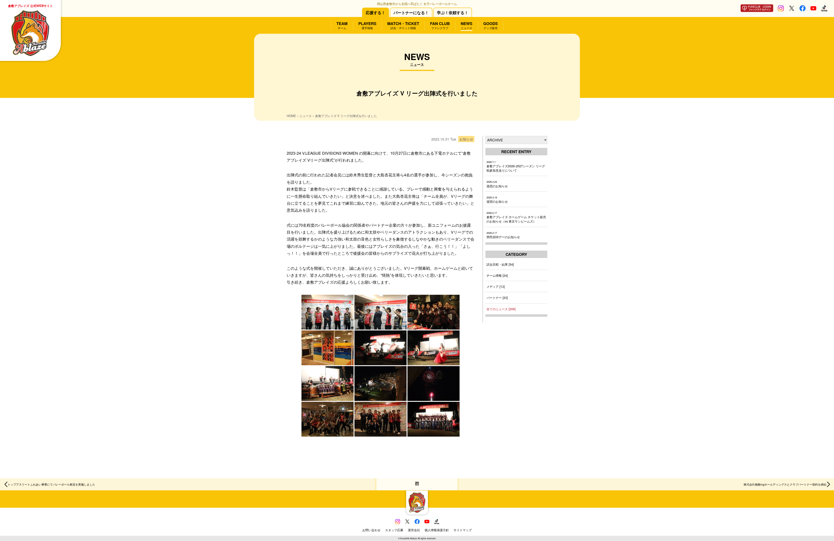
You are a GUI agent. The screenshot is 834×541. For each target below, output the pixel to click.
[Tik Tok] (824, 10)
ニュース (306, 115)
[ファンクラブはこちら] (757, 10)
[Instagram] (781, 10)
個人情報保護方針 (437, 530)
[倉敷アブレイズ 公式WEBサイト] (417, 502)
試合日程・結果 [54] (500, 264)
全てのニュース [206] (501, 309)
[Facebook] (802, 10)
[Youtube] (813, 10)
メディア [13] (495, 286)
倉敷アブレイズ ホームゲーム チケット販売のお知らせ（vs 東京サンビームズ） (516, 217)
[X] (791, 10)
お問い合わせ (371, 530)
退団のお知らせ (497, 184)
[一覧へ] (417, 484)
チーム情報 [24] (497, 275)
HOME (291, 115)
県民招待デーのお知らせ (503, 235)
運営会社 (414, 530)
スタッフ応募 (394, 530)
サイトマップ (462, 530)
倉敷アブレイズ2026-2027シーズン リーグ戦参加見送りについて (515, 166)
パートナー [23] (497, 297)
